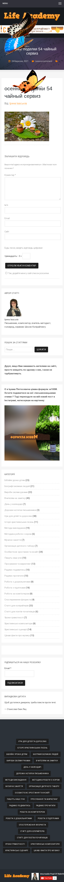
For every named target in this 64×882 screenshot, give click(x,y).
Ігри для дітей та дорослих (18, 516)
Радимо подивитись (14, 569)
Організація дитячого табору (19, 546)
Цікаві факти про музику (17, 635)
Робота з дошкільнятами (17, 581)
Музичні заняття (12, 540)
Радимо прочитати (14, 575)
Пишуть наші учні (13, 558)
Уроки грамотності (14, 617)
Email (7, 218)
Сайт (6, 231)
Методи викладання (14, 528)
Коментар (10, 175)
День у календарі (13, 504)
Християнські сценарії (15, 629)
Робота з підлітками (14, 587)
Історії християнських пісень (18, 522)
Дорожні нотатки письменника (20, 510)
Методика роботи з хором (18, 534)
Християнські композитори (18, 623)
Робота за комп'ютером (16, 593)
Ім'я (6, 205)
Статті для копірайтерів (16, 605)
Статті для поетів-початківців (19, 611)
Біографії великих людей (17, 486)
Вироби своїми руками (16, 492)
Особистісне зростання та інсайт (21, 552)
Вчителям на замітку (14, 498)
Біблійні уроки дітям (14, 480)
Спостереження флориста (17, 599)
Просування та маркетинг (17, 563)
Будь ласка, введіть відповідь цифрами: (23, 248)
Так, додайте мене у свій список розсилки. (28, 273)
